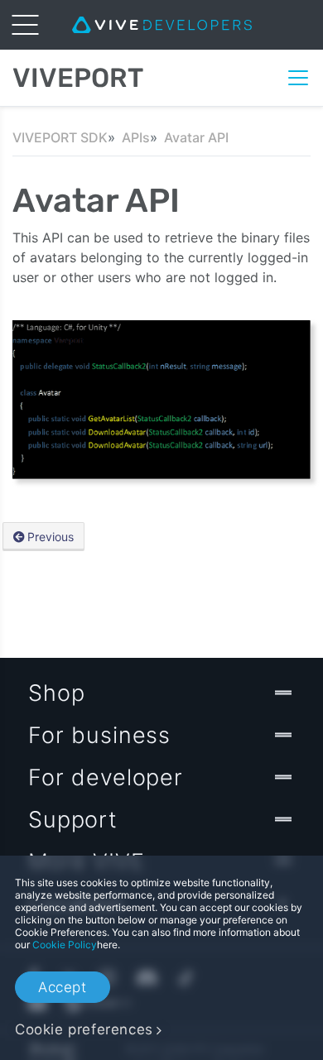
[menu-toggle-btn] (25, 25)
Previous (50, 537)
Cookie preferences (84, 1029)
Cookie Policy (64, 944)
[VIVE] (162, 25)
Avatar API (196, 137)
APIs (136, 137)
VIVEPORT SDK (60, 137)
